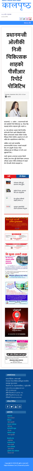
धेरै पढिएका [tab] (22, 176)
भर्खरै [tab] (8, 176)
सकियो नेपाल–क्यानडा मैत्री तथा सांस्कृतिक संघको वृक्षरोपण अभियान (20, 193)
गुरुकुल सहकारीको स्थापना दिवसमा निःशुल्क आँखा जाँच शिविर (20, 209)
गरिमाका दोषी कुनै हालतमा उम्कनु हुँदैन (19, 184)
